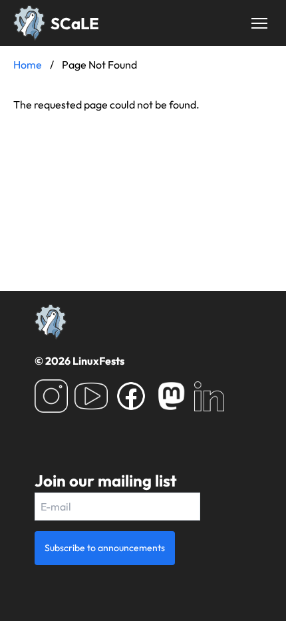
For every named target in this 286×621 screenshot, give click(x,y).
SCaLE (75, 23)
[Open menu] (259, 23)
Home (27, 64)
